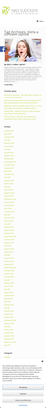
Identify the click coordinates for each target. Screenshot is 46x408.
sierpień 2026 (9, 131)
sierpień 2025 (9, 168)
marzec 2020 (8, 330)
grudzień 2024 (9, 193)
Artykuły (7, 357)
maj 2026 (7, 140)
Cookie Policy (23, 405)
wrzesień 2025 (9, 165)
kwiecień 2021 (9, 311)
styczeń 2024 (8, 227)
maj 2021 (7, 308)
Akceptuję (23, 387)
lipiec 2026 (7, 134)
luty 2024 (7, 224)
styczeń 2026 (8, 152)
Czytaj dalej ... (9, 84)
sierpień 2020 (9, 323)
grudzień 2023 (9, 230)
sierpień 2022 (9, 274)
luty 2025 (7, 187)
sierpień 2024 (9, 205)
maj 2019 (7, 345)
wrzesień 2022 (9, 270)
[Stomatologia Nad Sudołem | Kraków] (19, 10)
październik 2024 (10, 199)
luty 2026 (7, 149)
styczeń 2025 (8, 190)
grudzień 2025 (9, 156)
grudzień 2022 (9, 261)
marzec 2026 (8, 146)
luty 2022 (7, 289)
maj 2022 (7, 280)
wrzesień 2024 (9, 202)
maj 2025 (7, 177)
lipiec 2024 (7, 208)
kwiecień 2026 (9, 143)
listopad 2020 (9, 317)
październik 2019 (10, 342)
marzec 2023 (8, 252)
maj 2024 (7, 215)
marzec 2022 (8, 286)
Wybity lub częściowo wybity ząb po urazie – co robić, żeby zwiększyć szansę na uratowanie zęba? (23, 107)
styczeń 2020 (8, 333)
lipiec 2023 (7, 246)
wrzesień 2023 (9, 239)
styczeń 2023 (8, 258)
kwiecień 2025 (9, 180)
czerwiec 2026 (9, 137)
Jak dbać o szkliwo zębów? (14, 64)
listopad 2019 (9, 339)
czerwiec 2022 (9, 277)
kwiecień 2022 (9, 283)
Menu (42, 21)
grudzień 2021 (9, 295)
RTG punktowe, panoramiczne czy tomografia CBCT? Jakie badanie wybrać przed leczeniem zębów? (22, 101)
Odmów (23, 394)
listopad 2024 (9, 196)
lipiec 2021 (7, 302)
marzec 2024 (8, 221)
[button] (42, 361)
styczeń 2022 (8, 292)
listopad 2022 (9, 264)
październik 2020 (10, 320)
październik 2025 (10, 162)
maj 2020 (7, 326)
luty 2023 (7, 255)
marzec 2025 (8, 183)
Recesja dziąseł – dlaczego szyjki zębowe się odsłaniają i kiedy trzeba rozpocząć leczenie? (20, 118)
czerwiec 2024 (9, 212)
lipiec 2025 (7, 171)
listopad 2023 (9, 233)
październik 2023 (10, 236)
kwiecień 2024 (9, 218)
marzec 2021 (8, 314)
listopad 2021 (9, 299)
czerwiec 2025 (9, 174)
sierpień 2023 (9, 243)
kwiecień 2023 (9, 249)
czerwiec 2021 (9, 305)
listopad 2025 (9, 159)
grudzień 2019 (9, 336)
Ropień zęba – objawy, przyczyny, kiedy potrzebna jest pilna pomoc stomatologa (22, 112)
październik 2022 (10, 267)
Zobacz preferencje (23, 400)
